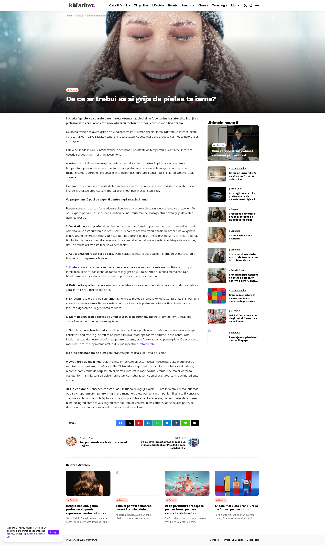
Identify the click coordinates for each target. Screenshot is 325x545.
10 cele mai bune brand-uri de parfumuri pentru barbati (236, 507)
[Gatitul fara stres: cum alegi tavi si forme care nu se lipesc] (217, 316)
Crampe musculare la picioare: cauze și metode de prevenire (242, 298)
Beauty (79, 15)
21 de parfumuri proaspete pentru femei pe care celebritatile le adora (184, 509)
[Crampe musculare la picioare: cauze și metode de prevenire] (217, 296)
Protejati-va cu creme (84, 267)
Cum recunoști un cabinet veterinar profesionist (232, 153)
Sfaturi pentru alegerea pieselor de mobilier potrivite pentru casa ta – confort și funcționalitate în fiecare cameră (244, 277)
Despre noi (253, 540)
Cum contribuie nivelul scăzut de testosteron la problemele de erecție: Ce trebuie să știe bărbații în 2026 (243, 257)
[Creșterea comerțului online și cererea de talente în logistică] (217, 214)
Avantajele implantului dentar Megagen (242, 339)
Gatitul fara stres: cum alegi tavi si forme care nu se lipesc (243, 318)
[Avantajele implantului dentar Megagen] (217, 336)
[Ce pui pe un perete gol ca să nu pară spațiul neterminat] (217, 173)
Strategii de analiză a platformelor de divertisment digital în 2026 (242, 196)
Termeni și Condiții (232, 540)
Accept (54, 532)
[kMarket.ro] (81, 5)
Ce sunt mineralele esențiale (240, 237)
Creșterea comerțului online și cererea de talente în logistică (242, 216)
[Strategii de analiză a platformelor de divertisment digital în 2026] (217, 194)
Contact (214, 540)
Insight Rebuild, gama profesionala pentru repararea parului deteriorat (87, 509)
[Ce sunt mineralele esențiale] (217, 235)
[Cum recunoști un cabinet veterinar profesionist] (233, 143)
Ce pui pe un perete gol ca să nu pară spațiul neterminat (243, 176)
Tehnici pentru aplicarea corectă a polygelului (133, 507)
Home (69, 15)
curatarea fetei (146, 344)
